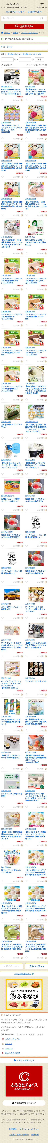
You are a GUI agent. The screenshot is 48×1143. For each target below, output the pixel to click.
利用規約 (13, 1129)
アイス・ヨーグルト (29, 33)
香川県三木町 (30, 460)
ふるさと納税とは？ (25, 1060)
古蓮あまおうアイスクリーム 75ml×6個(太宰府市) (11, 536)
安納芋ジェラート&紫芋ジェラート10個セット (10, 500)
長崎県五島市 (6, 791)
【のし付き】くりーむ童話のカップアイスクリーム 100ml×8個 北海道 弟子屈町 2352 (11, 909)
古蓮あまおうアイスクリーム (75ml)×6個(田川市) (35, 500)
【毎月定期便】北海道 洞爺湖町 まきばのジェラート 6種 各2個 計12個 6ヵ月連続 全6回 (35, 128)
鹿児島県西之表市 (7, 496)
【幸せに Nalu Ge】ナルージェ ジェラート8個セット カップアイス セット (11, 465)
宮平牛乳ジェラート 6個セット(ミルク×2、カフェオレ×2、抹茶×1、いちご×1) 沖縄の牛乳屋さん (36, 797)
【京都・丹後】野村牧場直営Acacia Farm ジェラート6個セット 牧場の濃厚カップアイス (11, 835)
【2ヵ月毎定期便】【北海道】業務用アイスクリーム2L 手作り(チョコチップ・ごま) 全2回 (11, 243)
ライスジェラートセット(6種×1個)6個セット (11, 572)
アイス (43, 33)
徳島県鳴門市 (6, 460)
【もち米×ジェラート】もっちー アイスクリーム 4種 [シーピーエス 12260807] (11, 128)
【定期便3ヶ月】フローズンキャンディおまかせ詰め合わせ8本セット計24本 (35, 91)
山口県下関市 (30, 604)
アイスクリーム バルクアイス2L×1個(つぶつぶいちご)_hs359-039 (35, 280)
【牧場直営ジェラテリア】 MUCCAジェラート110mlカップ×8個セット (35, 465)
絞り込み (7, 65)
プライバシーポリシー (29, 1129)
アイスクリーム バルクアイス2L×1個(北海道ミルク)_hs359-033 (11, 388)
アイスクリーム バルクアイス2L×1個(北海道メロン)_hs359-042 (11, 280)
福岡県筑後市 (30, 568)
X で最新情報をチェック (25, 1103)
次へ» (37, 966)
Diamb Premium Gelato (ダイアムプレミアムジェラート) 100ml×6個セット (11, 91)
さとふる (8, 1044)
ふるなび (8, 1048)
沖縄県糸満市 (30, 791)
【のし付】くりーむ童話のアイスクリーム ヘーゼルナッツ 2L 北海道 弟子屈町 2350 (35, 947)
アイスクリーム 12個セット (36, 681)
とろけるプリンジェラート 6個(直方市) (11, 608)
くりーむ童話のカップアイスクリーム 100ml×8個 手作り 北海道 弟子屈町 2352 (35, 908)
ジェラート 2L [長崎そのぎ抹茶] (11, 795)
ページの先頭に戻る (22, 974)
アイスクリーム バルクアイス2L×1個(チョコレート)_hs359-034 (35, 352)
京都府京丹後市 (6, 829)
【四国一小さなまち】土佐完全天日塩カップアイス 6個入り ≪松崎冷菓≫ (35, 645)
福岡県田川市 (30, 496)
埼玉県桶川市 (6, 867)
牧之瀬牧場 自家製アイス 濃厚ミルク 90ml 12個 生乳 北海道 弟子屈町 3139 (35, 721)
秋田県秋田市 (30, 237)
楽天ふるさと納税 (12, 1053)
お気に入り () (42, 7)
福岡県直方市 (6, 604)
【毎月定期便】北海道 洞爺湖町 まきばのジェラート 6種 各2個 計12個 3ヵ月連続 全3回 (11, 205)
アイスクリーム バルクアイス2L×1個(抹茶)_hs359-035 (11, 352)
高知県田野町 (30, 640)
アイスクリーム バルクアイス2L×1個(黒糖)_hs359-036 (35, 316)
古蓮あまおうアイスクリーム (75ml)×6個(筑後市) (35, 572)
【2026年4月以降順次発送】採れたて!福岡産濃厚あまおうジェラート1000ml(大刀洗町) (36, 758)
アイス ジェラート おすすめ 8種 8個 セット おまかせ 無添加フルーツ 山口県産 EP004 (11, 646)
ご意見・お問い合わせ (19, 1135)
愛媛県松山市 (6, 752)
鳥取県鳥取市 (30, 678)
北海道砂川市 (6, 122)
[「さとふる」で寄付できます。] (21, 100)
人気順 (38, 54)
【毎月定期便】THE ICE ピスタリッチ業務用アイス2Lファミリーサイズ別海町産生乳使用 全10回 (35, 389)
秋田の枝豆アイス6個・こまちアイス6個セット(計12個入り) (35, 242)
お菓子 (15, 33)
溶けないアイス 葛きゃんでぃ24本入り (11, 871)
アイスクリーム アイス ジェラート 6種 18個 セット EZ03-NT (35, 609)
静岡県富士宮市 (6, 86)
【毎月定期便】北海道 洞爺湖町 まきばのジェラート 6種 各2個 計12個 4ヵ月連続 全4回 (35, 167)
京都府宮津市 (30, 532)
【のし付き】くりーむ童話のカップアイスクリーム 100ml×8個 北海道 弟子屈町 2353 (35, 835)
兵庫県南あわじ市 (31, 422)
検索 (39, 59)
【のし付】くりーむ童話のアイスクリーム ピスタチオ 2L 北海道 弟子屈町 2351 (11, 946)
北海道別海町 (30, 383)
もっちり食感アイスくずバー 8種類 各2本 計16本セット (10, 721)
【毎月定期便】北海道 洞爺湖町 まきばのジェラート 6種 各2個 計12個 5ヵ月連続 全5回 (11, 167)
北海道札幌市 (6, 275)
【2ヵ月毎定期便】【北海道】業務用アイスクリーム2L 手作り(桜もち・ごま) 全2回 (36, 205)
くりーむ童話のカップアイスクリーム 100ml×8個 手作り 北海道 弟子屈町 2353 (35, 872)
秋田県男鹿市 (30, 86)
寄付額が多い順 (29, 54)
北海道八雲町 (6, 716)
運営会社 (35, 1135)
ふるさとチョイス (12, 1039)
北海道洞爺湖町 (30, 122)
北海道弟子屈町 (30, 199)
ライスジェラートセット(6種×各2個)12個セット (35, 536)
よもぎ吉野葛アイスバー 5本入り (11, 426)
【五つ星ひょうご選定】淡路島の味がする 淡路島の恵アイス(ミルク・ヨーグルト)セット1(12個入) (35, 428)
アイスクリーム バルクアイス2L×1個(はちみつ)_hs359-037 (11, 316)
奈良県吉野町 (6, 422)
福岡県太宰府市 (6, 532)
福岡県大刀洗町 (30, 752)
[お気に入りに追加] (2, 100)
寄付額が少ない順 (14, 54)
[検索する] (42, 18)
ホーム (7, 33)
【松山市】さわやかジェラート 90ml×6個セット (10, 756)
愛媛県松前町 (6, 678)
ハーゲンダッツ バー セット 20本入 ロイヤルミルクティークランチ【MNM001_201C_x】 (11, 684)
